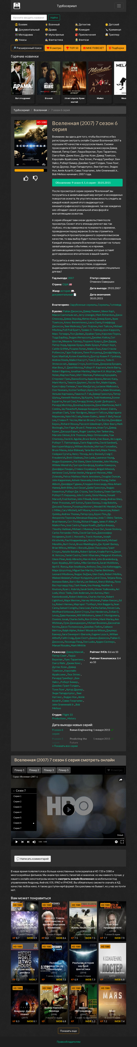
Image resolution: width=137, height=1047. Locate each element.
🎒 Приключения (85, 34)
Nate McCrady (73, 416)
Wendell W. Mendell (105, 506)
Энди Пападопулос (63, 693)
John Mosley (111, 461)
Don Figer (69, 427)
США (65, 284)
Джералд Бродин (110, 363)
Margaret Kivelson (110, 555)
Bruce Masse (59, 450)
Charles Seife (76, 619)
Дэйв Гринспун (96, 487)
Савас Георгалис (72, 700)
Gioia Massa (99, 495)
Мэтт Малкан (84, 374)
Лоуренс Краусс (92, 341)
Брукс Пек (100, 513)
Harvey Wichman (90, 600)
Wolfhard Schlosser (63, 611)
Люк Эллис (73, 674)
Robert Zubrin (108, 408)
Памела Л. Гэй (82, 393)
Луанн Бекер (92, 502)
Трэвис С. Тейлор (91, 329)
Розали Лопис (77, 348)
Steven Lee (113, 607)
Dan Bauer (103, 438)
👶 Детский (112, 24)
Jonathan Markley (80, 371)
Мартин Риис (68, 374)
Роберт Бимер (69, 681)
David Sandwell (108, 442)
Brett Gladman (74, 457)
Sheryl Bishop (105, 581)
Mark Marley (106, 619)
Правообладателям (68, 1041)
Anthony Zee (93, 566)
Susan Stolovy (113, 529)
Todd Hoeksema (102, 397)
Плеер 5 (63, 770)
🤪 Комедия (82, 29)
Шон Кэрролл (111, 329)
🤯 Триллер (112, 34)
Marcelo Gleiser (61, 435)
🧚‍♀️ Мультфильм (54, 34)
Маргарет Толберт (85, 604)
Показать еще (68, 1030)
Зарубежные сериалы (83, 304)
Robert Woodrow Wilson (91, 630)
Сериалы (103, 304)
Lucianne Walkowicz (107, 386)
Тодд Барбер (60, 337)
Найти (54, 17)
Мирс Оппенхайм (97, 435)
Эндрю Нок (70, 696)
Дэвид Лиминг (91, 311)
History (71, 718)
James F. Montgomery (107, 615)
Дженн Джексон (99, 637)
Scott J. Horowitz (75, 536)
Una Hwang (93, 585)
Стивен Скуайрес (85, 468)
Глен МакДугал (85, 386)
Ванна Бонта (78, 378)
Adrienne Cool (60, 472)
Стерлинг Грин (61, 378)
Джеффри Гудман (71, 483)
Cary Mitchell (69, 510)
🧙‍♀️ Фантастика (54, 39)
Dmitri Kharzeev (90, 555)
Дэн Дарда (109, 341)
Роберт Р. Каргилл (95, 367)
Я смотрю (116, 770)
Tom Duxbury (95, 491)
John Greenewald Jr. (63, 704)
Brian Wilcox (59, 547)
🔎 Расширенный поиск (27, 47)
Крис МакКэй (60, 356)
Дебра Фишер (105, 525)
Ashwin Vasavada (81, 480)
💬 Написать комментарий (33, 858)
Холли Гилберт (77, 389)
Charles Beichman (104, 570)
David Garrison (87, 532)
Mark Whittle (78, 645)
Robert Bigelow (61, 371)
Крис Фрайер (60, 562)
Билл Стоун (82, 611)
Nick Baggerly (105, 604)
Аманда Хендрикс (88, 408)
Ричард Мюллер (62, 404)
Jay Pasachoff (69, 408)
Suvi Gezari (80, 487)
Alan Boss (57, 367)
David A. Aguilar (73, 438)
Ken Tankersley (104, 431)
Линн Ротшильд (92, 352)
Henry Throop (80, 453)
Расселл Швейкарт (90, 423)
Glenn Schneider (94, 461)
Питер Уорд (59, 344)
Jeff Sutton (77, 502)
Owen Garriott (112, 491)
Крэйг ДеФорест (105, 401)
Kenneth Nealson (70, 397)
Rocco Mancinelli (97, 540)
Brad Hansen (59, 521)
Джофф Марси (111, 352)
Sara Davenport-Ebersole (76, 634)
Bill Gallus (74, 562)
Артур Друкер (74, 689)
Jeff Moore (84, 510)
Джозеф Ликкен (61, 506)
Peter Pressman (61, 502)
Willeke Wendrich (62, 465)
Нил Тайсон (105, 326)
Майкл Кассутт (78, 359)
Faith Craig (67, 637)
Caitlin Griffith (60, 348)
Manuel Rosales (61, 645)
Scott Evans (92, 363)
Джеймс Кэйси (101, 337)
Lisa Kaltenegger (111, 566)
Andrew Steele (60, 359)
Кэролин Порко (111, 333)
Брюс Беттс (95, 389)
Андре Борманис (62, 461)
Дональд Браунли (83, 404)
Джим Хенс (74, 663)
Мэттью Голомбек (105, 446)
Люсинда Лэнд (73, 641)
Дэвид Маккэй (74, 651)
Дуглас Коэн (59, 666)
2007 (71, 277)
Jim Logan (115, 438)
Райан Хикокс (109, 600)
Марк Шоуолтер (61, 570)
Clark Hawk (80, 585)
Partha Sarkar (98, 607)
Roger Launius (87, 431)
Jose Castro (72, 525)
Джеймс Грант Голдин (65, 685)
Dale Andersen (81, 592)
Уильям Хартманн (62, 393)
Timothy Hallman (61, 529)
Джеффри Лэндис (62, 468)
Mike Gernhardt (90, 562)
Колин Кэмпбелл (79, 356)
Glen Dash (98, 574)
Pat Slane (79, 461)
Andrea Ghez (114, 498)
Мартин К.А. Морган (103, 371)
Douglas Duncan (111, 476)
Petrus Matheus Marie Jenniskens (82, 476)
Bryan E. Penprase (86, 427)
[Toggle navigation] (118, 6)
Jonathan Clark (60, 412)
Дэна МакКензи (104, 404)
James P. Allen (106, 521)
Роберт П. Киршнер (64, 495)
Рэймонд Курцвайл (104, 374)
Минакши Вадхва (86, 517)
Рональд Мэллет (82, 506)
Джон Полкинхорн (72, 626)
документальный (62, 294)
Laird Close (99, 577)
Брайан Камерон (105, 465)
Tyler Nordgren (78, 412)
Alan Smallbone (76, 566)
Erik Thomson (78, 435)
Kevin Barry (113, 367)
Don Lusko (89, 641)
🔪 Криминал (113, 29)
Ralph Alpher (69, 630)
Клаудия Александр (95, 483)
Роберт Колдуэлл (81, 577)
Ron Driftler (91, 619)
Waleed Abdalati (61, 577)
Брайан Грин (93, 333)
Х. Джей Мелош (73, 367)
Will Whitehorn (85, 615)
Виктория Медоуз (63, 446)
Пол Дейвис (77, 333)
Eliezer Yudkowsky (105, 589)
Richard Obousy (69, 423)
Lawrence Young (105, 457)
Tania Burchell (92, 450)
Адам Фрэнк (94, 378)
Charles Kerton (96, 596)
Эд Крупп (86, 397)
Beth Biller (67, 487)
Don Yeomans (59, 389)
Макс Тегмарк (60, 333)
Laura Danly (94, 322)
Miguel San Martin (82, 570)
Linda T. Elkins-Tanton (110, 517)
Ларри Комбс (88, 525)
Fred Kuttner (69, 498)
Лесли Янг (94, 382)
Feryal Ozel (69, 401)
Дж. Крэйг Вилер (108, 544)
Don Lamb (89, 457)
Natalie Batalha (70, 551)
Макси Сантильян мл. (65, 314)
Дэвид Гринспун (102, 393)
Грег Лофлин (89, 326)
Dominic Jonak (60, 619)
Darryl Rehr (58, 663)
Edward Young (100, 480)
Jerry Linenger (87, 314)
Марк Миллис (72, 600)
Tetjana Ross (114, 577)
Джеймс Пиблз (93, 626)
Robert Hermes (64, 604)
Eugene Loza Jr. (100, 634)
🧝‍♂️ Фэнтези (82, 39)
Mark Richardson (105, 314)
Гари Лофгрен (73, 352)
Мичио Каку (110, 378)
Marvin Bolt (89, 559)
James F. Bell (105, 416)
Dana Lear (84, 607)
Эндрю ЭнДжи (82, 574)
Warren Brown (86, 420)
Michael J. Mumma (82, 529)
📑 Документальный (25, 29)
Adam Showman (111, 389)
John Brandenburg (107, 559)
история (65, 290)
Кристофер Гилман (63, 386)
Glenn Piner (58, 559)
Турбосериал (67, 6)
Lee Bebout (91, 581)
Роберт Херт (107, 344)
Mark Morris (59, 382)
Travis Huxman (94, 536)
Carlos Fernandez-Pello (65, 532)
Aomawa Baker (60, 581)
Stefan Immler (76, 472)
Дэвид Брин (104, 318)
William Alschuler (84, 446)
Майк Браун (92, 344)
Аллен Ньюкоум (101, 510)
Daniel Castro (72, 555)
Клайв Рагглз (105, 551)
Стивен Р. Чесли (67, 420)
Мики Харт (107, 311)
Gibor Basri (109, 423)
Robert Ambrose (78, 596)
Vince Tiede (65, 592)
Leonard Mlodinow (62, 574)
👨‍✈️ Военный (52, 24)
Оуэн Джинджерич (74, 622)
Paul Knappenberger (76, 540)
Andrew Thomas (70, 513)
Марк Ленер (108, 450)
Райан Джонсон (72, 311)
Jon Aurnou (96, 592)
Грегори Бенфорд (83, 465)
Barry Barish (77, 581)
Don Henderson (99, 611)
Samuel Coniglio (69, 607)
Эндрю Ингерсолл (80, 337)
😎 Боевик (21, 24)
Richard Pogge (89, 521)
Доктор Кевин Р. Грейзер (105, 356)
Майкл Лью (94, 348)
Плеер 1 (19, 770)
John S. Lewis (84, 495)
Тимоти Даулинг (77, 382)
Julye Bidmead (75, 450)
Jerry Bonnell (96, 453)
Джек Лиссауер (97, 547)
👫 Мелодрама (24, 34)
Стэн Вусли (102, 420)
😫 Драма (50, 29)
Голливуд (115, 304)
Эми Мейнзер (72, 326)
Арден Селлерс (105, 641)
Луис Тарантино (73, 659)
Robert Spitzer (88, 551)
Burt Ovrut (69, 544)
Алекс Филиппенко (75, 322)
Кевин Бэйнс (90, 416)
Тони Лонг (58, 689)
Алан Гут (102, 427)
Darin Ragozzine (89, 442)
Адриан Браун (75, 344)
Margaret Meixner (95, 472)
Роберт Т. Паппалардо (65, 442)
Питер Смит (59, 655)
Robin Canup (99, 498)
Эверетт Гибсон (97, 412)
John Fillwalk (84, 498)
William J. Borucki (77, 547)
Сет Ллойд (73, 521)
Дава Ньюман (68, 615)
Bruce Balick (89, 438)
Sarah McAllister (109, 562)
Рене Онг (98, 529)
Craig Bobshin (108, 502)
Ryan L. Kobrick (71, 589)
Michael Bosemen (97, 622)
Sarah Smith (87, 589)
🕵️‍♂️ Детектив (82, 24)
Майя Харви (108, 382)
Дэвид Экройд (72, 318)
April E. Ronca (59, 566)
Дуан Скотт (81, 637)
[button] (65, 745)
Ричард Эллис (85, 401)
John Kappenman (61, 480)
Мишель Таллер (72, 341)
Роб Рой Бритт (71, 329)
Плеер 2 (34, 770)
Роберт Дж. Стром (76, 491)
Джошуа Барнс (69, 431)
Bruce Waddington (86, 544)
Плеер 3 (49, 770)
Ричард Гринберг (62, 678)
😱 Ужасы (21, 39)
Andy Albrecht (74, 559)
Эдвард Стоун (76, 363)
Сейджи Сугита (61, 453)
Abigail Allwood (105, 468)
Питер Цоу (86, 513)
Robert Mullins (113, 574)
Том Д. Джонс (96, 359)
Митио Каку (89, 318)
